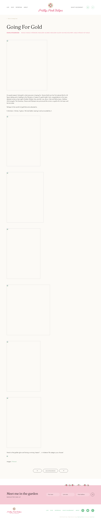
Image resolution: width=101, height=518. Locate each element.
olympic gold (73, 33)
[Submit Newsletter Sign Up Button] (92, 494)
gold (24, 33)
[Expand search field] (92, 7)
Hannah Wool (92, 517)
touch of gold (84, 33)
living (64, 33)
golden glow (56, 33)
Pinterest (14, 462)
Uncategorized (13, 33)
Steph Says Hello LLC (80, 517)
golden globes (44, 33)
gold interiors (32, 33)
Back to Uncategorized (12, 18)
